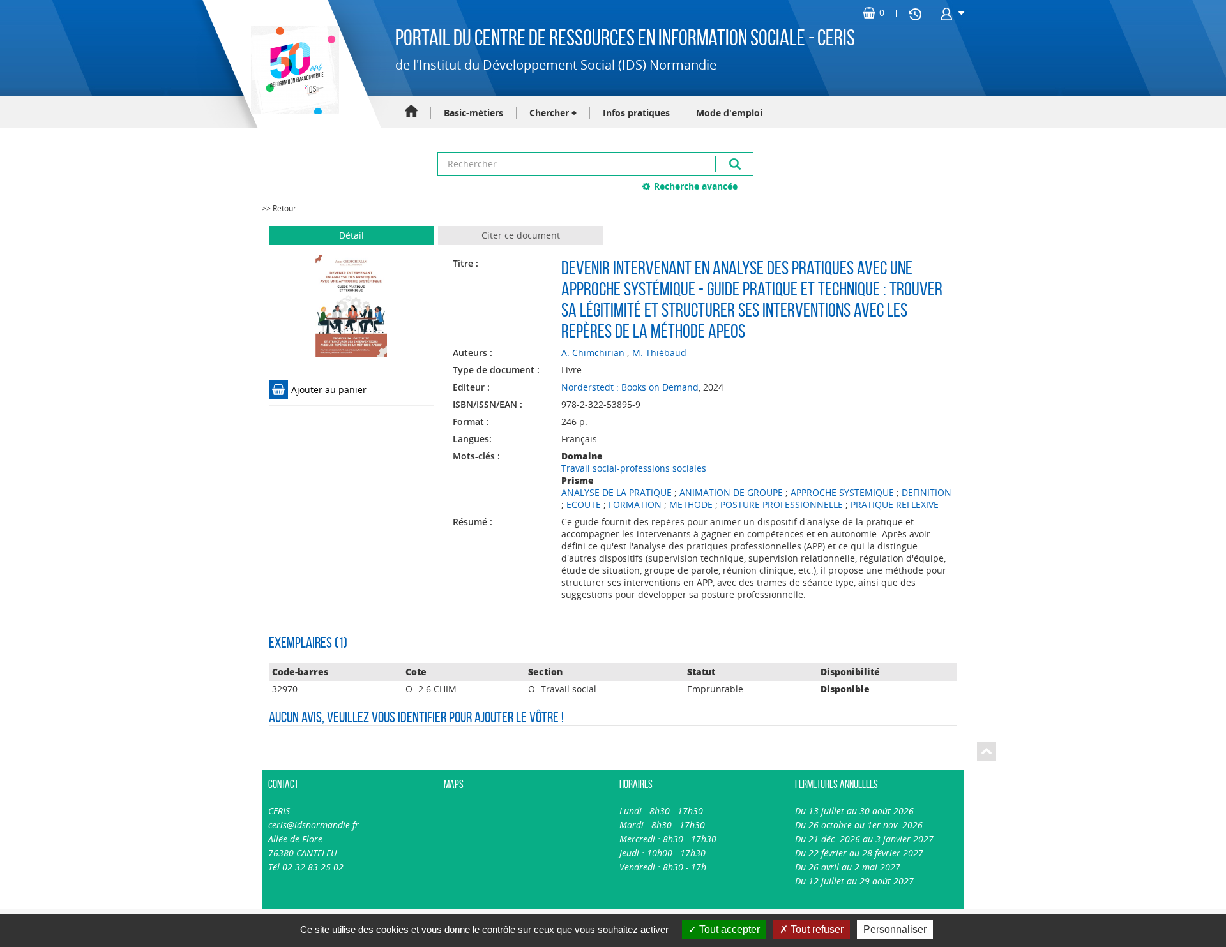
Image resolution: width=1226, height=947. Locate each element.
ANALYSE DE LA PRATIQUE (616, 492)
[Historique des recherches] (915, 13)
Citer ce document (520, 235)
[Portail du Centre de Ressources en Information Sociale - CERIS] (293, 69)
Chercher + (553, 113)
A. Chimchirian (592, 353)
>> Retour (279, 208)
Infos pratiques (636, 113)
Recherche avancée (696, 186)
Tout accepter (728, 929)
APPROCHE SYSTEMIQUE (842, 492)
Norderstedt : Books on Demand (630, 387)
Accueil (411, 112)
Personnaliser (895, 929)
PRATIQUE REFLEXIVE (895, 504)
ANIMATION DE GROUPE (731, 492)
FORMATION (635, 504)
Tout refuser (816, 929)
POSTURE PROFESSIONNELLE (781, 504)
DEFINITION (926, 492)
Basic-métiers (473, 113)
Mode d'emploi (729, 113)
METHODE (691, 504)
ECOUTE (583, 504)
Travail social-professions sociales (633, 468)
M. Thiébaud (659, 353)
